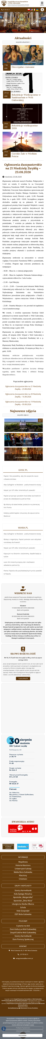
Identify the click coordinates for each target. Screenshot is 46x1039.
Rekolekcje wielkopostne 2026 (25, 127)
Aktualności (23, 39)
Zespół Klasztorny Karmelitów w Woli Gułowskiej (18, 3)
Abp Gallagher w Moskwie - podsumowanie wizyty (22, 485)
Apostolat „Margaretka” (23, 897)
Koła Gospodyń (23, 911)
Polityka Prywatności (23, 1028)
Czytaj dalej (22, 678)
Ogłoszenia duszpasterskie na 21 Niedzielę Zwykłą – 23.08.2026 (23, 168)
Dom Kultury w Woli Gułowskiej (23, 929)
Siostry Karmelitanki (23, 890)
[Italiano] (34, 9)
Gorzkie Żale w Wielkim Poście (24, 155)
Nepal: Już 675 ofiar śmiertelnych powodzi (19, 490)
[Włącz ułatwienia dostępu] (43, 9)
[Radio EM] (38, 846)
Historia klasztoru (23, 865)
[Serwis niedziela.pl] (23, 846)
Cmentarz (23, 879)
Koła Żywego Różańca (23, 894)
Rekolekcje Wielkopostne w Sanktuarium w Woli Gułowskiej (26, 97)
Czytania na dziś (23, 926)
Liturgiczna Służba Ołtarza (23, 904)
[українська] (37, 9)
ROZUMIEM (22, 1035)
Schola (23, 907)
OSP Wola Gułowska (23, 914)
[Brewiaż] (8, 846)
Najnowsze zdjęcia (23, 412)
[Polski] (29, 9)
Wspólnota (23, 862)
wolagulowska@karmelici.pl (24, 958)
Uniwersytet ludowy (23, 868)
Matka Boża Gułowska (23, 872)
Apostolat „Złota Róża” (23, 900)
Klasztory (23, 875)
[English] (31, 9)
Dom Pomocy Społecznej (23, 939)
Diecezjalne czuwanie (23, 67)
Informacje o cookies (23, 1031)
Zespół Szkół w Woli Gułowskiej (23, 932)
